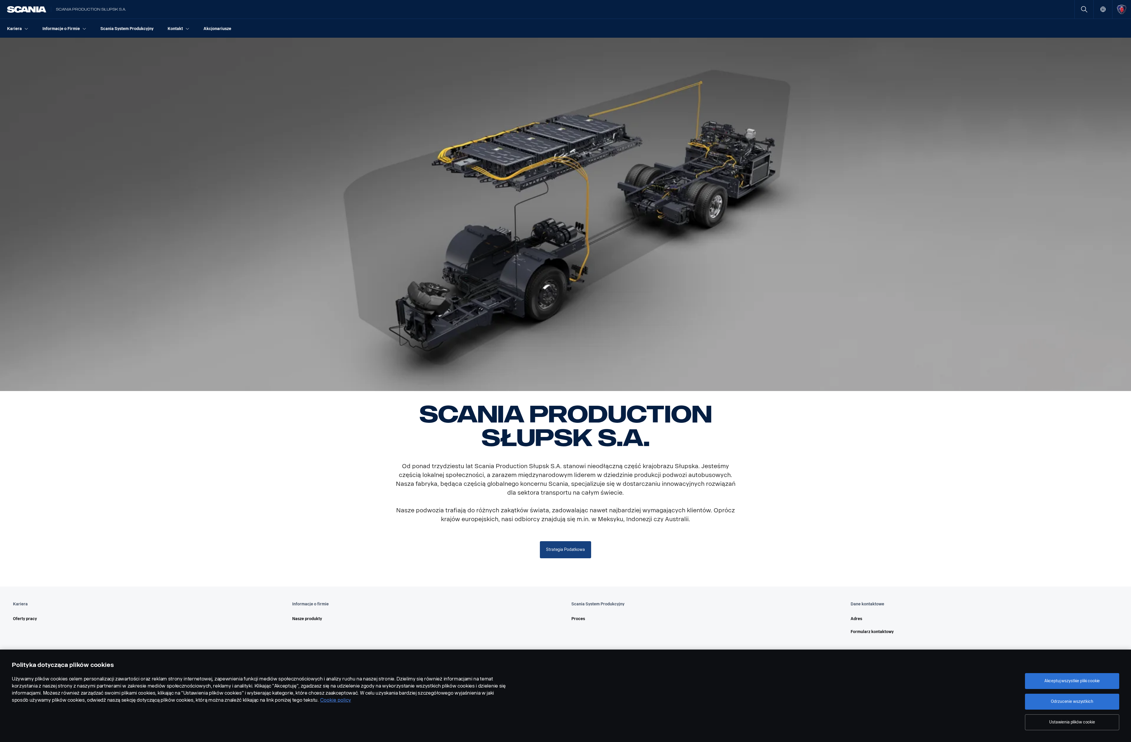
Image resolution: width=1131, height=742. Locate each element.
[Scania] (26, 9)
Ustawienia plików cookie (1072, 722)
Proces (578, 618)
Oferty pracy (25, 618)
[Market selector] (1103, 9)
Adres (856, 618)
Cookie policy (335, 700)
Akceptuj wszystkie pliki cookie (1072, 680)
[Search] (1084, 9)
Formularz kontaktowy (872, 631)
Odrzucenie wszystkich (1072, 701)
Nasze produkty (307, 618)
